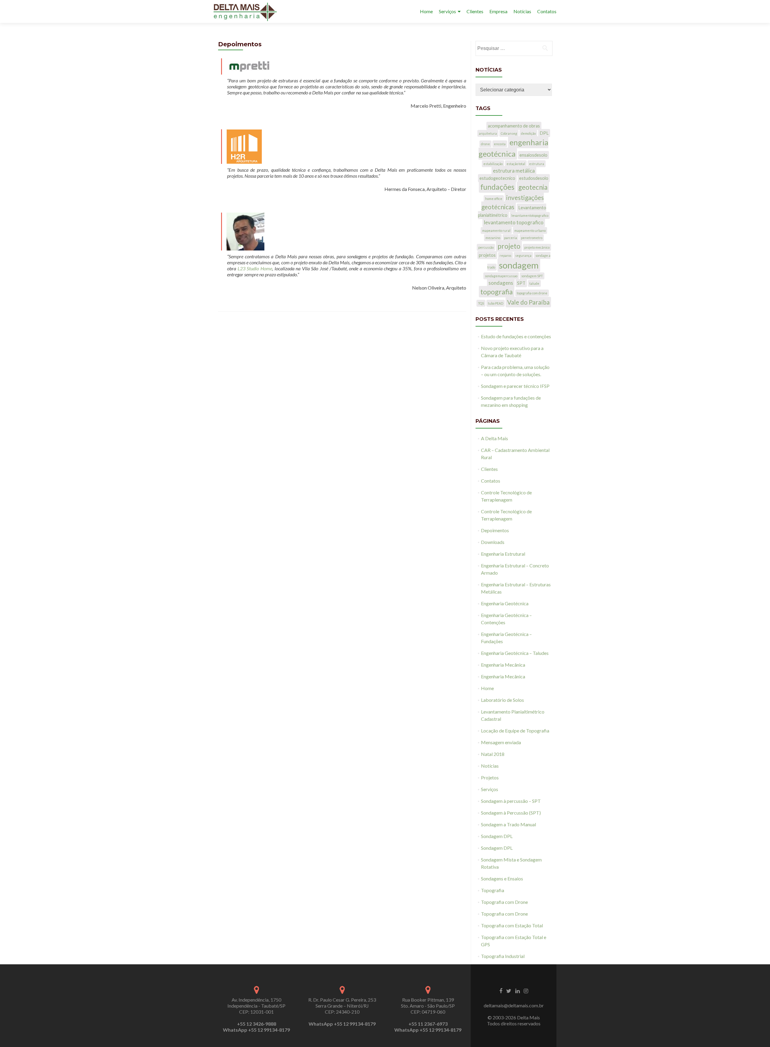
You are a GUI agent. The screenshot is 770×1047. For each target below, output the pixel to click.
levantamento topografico (514, 222)
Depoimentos (495, 530)
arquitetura (488, 133)
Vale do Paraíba (528, 302)
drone (485, 144)
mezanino (492, 238)
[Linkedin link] (517, 990)
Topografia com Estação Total (512, 925)
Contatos (546, 11)
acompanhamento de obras (514, 125)
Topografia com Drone (504, 902)
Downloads (492, 542)
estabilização (493, 164)
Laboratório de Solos (502, 700)
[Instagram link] (526, 990)
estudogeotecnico (497, 178)
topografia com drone (532, 293)
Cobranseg (509, 133)
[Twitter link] (508, 990)
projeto (508, 246)
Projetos (490, 777)
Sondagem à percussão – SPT (511, 801)
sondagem (519, 265)
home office (493, 199)
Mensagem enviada (501, 742)
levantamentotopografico (529, 215)
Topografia (492, 890)
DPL (544, 133)
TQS (481, 303)
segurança (523, 255)
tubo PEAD (495, 303)
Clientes (475, 11)
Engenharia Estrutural (503, 554)
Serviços (447, 11)
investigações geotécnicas (512, 202)
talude (534, 283)
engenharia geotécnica (513, 148)
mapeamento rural (496, 230)
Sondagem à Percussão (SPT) (511, 812)
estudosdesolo (533, 178)
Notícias (522, 11)
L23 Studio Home (255, 268)
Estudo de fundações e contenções (516, 336)
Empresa (498, 11)
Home (426, 11)
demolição (528, 133)
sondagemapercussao (501, 276)
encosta (500, 144)
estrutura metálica (514, 170)
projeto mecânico (537, 247)
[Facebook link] (500, 990)
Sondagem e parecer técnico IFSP (515, 386)
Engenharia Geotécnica (504, 603)
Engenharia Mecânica (503, 665)
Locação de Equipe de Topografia (515, 730)
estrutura (536, 164)
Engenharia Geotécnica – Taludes (515, 653)
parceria (510, 238)
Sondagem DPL (497, 836)
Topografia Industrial (503, 956)
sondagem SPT (532, 276)
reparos (505, 255)
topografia (496, 291)
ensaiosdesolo (533, 155)
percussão (486, 247)
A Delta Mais (494, 438)
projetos (487, 255)
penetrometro (531, 238)
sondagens (500, 283)
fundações (497, 187)
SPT (521, 283)
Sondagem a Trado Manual (508, 824)
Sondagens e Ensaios (502, 878)
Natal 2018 (492, 754)
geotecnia (532, 187)
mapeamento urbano (530, 230)
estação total (516, 164)
